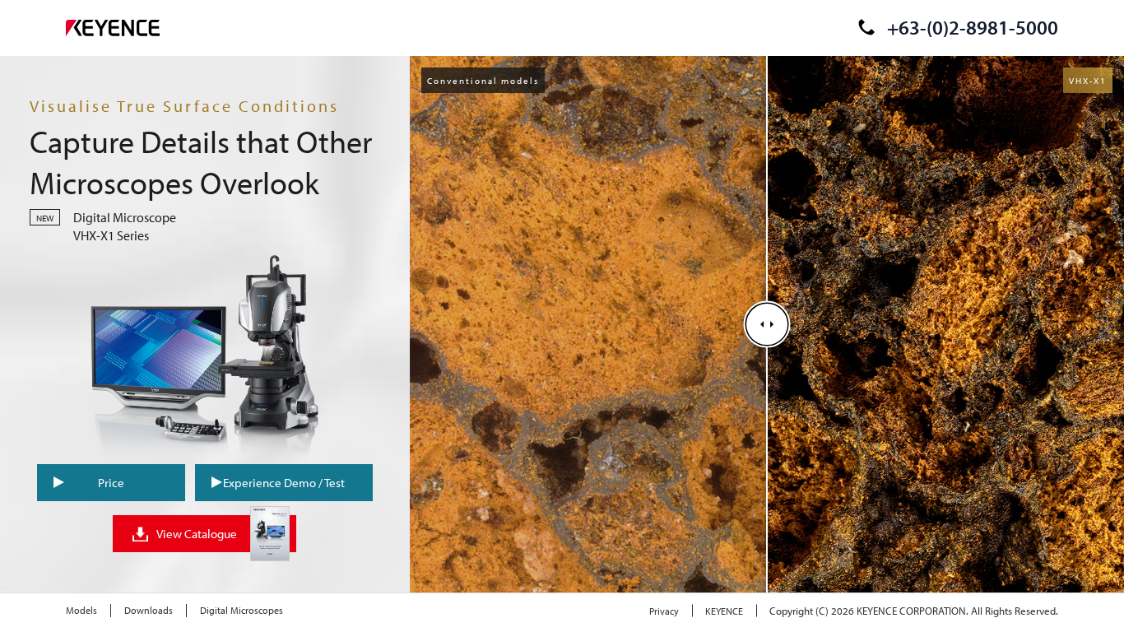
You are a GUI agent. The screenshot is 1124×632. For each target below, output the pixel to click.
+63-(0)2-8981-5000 (972, 27)
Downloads (148, 611)
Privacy (664, 611)
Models (81, 611)
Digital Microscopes (241, 611)
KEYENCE (724, 611)
